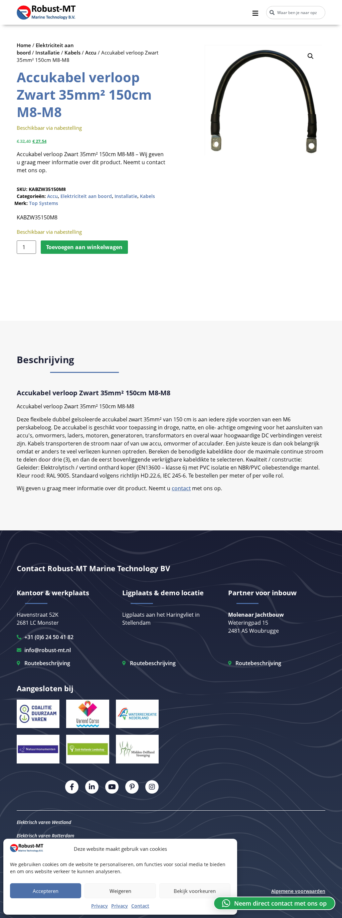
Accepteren (45, 891)
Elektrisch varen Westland (44, 822)
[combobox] (295, 12)
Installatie (47, 52)
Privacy (99, 906)
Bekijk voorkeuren (195, 891)
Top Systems (43, 203)
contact (181, 488)
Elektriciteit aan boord (86, 196)
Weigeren (120, 891)
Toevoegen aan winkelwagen (84, 247)
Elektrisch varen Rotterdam (45, 835)
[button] (311, 56)
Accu (91, 52)
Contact (140, 906)
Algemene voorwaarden (298, 891)
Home (24, 45)
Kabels (72, 52)
